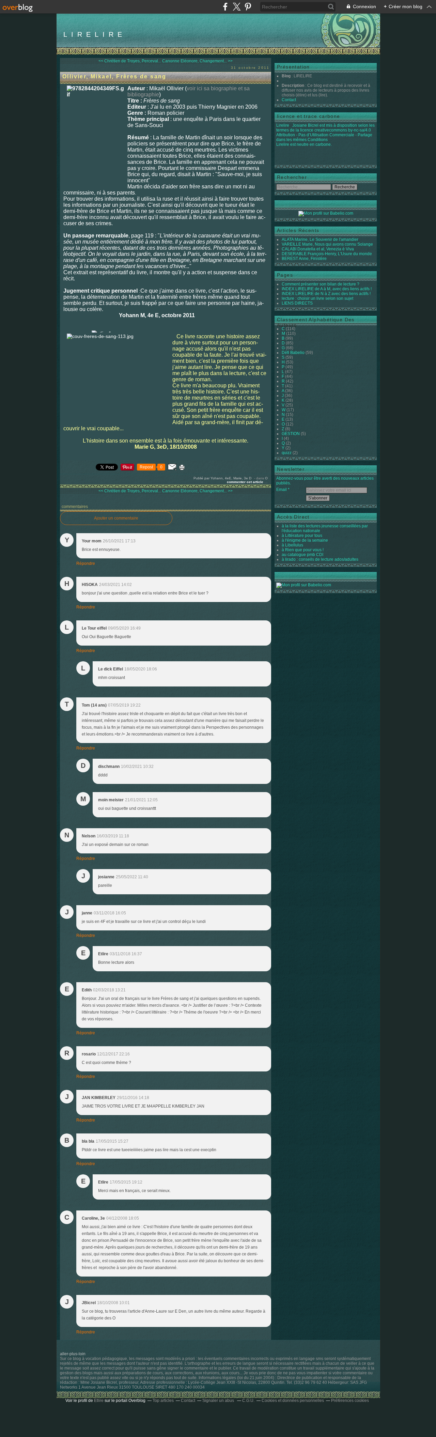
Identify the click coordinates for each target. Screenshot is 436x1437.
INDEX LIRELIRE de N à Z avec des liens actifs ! (326, 293)
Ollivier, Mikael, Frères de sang (114, 76)
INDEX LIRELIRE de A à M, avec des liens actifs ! (327, 289)
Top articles (163, 1400)
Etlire (99, 1400)
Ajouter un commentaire (116, 518)
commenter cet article (245, 482)
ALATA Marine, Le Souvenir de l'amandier (320, 239)
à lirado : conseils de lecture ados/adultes (320, 559)
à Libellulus (292, 545)
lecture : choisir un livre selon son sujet (317, 298)
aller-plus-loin (72, 1353)
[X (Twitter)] (236, 7)
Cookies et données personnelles (293, 1400)
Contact (289, 99)
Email (281, 489)
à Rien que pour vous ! (303, 549)
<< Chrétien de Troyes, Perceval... (129, 61)
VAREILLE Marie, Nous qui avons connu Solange (327, 244)
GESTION (291, 433)
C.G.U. (248, 1400)
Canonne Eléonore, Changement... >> (197, 61)
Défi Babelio (293, 352)
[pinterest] (248, 7)
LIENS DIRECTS (297, 303)
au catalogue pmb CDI (302, 554)
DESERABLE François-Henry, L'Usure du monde (327, 253)
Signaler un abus (218, 1400)
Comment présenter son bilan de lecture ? (320, 284)
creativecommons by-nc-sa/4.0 (342, 130)
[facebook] (225, 7)
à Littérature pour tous (302, 535)
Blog (286, 76)
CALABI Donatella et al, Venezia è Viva (318, 249)
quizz (287, 452)
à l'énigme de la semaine (305, 540)
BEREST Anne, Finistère (304, 258)
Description (293, 85)
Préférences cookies (350, 1400)
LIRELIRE (94, 34)
